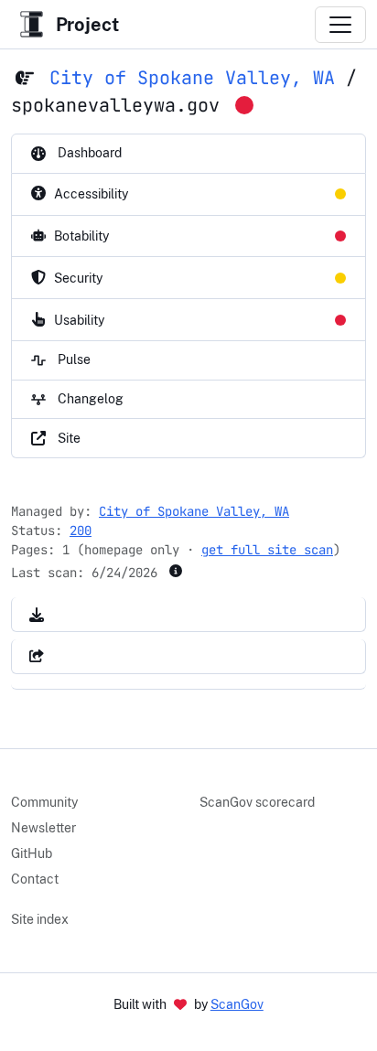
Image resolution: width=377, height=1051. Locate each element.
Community (44, 802)
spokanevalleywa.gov (115, 105)
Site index (40, 919)
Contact (35, 879)
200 (81, 530)
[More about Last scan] (176, 571)
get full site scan (267, 550)
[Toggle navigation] (340, 24)
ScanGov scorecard (257, 802)
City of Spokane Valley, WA (192, 78)
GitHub (31, 853)
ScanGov (237, 1004)
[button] (36, 614)
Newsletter (43, 827)
